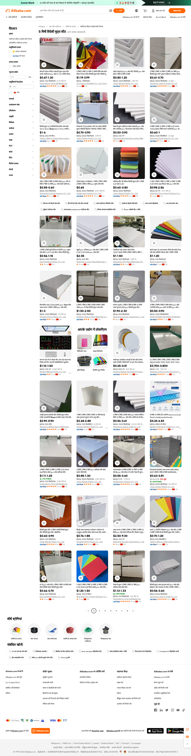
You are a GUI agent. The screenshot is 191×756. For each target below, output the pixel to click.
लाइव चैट (120, 682)
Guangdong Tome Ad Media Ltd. (53, 83)
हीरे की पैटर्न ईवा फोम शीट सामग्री (78, 203)
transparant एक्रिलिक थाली (169, 651)
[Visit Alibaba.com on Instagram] (172, 710)
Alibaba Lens (17, 731)
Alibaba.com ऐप (113, 731)
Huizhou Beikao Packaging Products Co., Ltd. (129, 372)
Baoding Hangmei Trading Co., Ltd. (165, 427)
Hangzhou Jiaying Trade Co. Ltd (163, 83)
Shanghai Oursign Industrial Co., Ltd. (128, 317)
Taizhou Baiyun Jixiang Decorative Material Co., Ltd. (55, 138)
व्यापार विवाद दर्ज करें (124, 688)
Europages (136, 743)
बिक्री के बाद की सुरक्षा (50, 693)
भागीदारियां (157, 698)
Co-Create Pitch (13, 682)
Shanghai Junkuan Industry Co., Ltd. (55, 193)
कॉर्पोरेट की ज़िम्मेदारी (12, 688)
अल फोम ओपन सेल (172, 203)
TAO (117, 743)
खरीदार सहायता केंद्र (124, 677)
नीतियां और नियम (48, 704)
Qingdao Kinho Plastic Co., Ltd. (53, 317)
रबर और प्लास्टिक (55, 26)
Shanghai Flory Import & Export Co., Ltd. (166, 193)
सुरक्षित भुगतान (48, 677)
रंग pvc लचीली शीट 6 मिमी (132, 209)
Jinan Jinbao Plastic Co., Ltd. (88, 138)
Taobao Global (107, 743)
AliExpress (55, 743)
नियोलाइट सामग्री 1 (41, 651)
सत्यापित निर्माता (85, 677)
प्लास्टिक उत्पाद (70, 26)
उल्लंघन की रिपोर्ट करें (124, 704)
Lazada (96, 743)
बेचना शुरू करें (158, 682)
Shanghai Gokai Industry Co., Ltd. (164, 138)
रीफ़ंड (119, 693)
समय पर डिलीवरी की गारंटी (52, 688)
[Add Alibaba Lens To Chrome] (40, 731)
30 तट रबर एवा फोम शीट (19, 651)
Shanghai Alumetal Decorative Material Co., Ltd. (129, 138)
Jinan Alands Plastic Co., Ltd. (125, 83)
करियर (8, 693)
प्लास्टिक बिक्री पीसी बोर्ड (129, 203)
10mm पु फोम (65, 658)
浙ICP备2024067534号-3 (167, 752)
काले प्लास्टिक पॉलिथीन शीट (105, 203)
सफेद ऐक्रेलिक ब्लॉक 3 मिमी (118, 651)
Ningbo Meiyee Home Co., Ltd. (53, 372)
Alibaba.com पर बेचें (161, 677)
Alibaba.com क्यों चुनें (14, 677)
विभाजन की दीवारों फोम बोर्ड (51, 203)
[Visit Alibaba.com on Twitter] (166, 710)
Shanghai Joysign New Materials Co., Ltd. (92, 262)
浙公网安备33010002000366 (141, 752)
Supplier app (98, 731)
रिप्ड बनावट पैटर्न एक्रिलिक (143, 651)
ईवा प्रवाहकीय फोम (18, 658)
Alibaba (42, 26)
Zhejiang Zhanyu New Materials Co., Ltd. (92, 317)
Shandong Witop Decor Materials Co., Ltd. (55, 427)
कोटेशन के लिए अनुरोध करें (89, 682)
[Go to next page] (132, 610)
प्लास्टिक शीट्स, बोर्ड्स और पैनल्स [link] (91, 26)
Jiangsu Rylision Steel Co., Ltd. (89, 427)
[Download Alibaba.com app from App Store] (155, 731)
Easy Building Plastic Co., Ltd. (52, 262)
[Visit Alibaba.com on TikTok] (183, 710)
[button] (110, 10)
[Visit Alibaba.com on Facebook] (155, 710)
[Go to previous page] (88, 610)
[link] (187, 729)
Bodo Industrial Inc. (158, 262)
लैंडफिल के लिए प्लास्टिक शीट (65, 651)
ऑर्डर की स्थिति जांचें (161, 688)
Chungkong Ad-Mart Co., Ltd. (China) (92, 83)
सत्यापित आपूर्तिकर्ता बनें (162, 693)
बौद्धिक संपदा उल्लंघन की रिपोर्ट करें (128, 698)
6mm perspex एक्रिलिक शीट (92, 651)
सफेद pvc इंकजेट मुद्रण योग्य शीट (42, 658)
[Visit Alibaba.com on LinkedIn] (161, 710)
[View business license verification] (120, 751)
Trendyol (125, 743)
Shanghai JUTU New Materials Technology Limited (129, 262)
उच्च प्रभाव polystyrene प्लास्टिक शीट (76, 209)
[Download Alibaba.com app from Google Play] (176, 731)
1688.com (67, 743)
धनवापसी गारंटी (48, 682)
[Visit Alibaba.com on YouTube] (178, 710)
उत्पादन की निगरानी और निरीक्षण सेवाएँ (56, 698)
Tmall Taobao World (81, 743)
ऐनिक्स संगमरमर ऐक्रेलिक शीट (106, 209)
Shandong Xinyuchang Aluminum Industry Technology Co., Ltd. (166, 372)
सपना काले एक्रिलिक (151, 203)
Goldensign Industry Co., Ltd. (89, 193)
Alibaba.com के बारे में (14, 671)
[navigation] (21, 319)
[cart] (145, 11)
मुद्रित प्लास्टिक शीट (49, 209)
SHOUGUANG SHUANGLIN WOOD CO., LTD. (166, 317)
